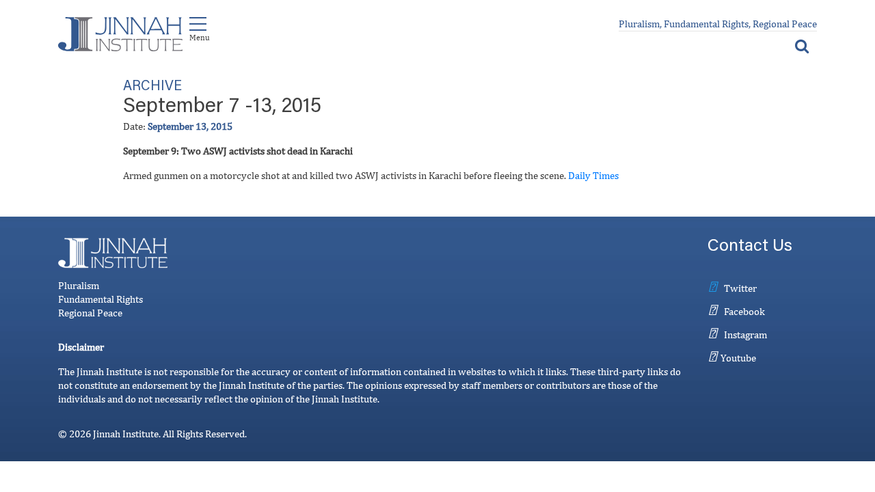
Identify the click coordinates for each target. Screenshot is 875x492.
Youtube (738, 358)
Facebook (744, 311)
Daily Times (593, 175)
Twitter (740, 288)
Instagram (745, 334)
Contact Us (750, 247)
